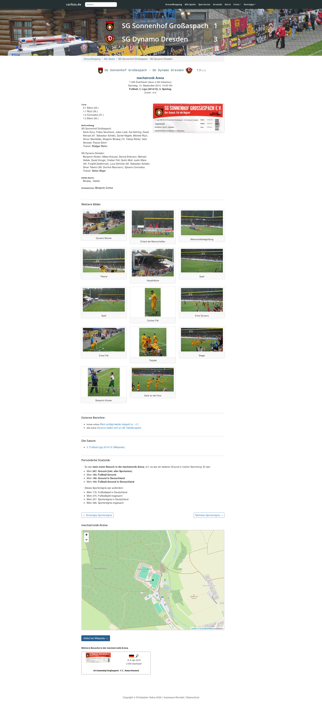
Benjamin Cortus (104, 187)
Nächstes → (209, 515)
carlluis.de (73, 4)
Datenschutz (192, 697)
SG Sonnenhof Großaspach (165, 25)
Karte (228, 4)
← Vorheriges (97, 515)
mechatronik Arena (150, 78)
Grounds (217, 4)
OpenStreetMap (206, 628)
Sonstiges (249, 4)
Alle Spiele (190, 4)
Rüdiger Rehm (99, 146)
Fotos (236, 4)
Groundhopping (173, 4)
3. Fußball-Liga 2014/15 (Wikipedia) (106, 447)
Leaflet (194, 628)
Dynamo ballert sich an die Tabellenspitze (119, 427)
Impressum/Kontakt (174, 697)
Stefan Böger (99, 170)
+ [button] (86, 535)
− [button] (86, 540)
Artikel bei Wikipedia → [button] (96, 638)
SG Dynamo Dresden (155, 39)
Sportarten (204, 4)
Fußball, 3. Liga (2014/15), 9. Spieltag (150, 89)
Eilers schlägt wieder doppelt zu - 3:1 (119, 424)
